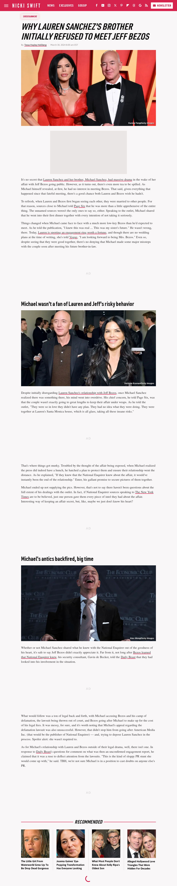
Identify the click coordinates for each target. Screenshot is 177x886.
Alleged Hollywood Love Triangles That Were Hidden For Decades (141, 865)
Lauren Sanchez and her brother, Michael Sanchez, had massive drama (87, 179)
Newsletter (164, 5)
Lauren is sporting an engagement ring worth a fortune (72, 232)
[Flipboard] (127, 6)
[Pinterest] (121, 6)
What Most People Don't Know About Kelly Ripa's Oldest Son (106, 865)
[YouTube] (103, 6)
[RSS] (146, 6)
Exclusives (66, 5)
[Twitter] (115, 6)
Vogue (73, 237)
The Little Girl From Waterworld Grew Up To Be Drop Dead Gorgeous (35, 865)
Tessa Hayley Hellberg (35, 45)
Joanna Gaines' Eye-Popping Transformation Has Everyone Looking (70, 865)
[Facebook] (96, 6)
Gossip (82, 5)
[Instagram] (109, 6)
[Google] (140, 6)
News (50, 5)
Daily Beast (128, 657)
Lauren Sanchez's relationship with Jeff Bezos (87, 393)
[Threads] (134, 6)
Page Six (79, 206)
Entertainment (30, 16)
